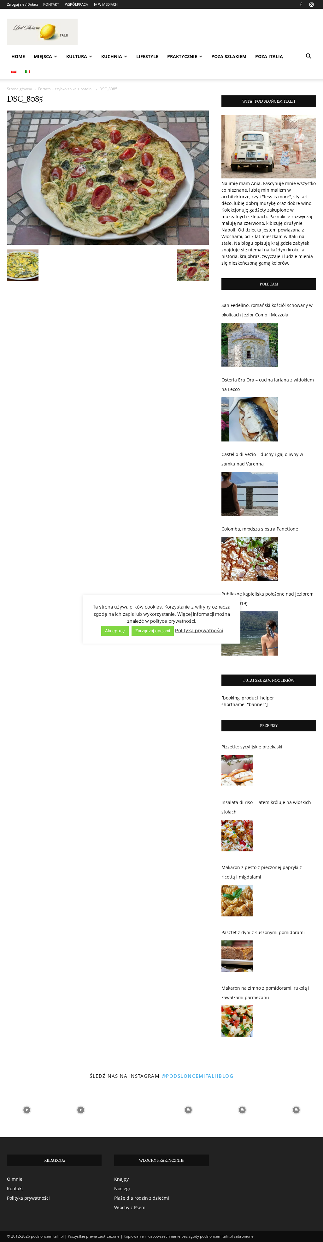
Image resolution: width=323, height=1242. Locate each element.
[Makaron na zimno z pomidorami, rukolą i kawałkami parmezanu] (237, 1022)
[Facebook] (301, 4)
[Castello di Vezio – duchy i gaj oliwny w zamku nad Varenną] (249, 494)
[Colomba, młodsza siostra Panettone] (249, 559)
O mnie (14, 1179)
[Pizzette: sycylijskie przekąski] (237, 772)
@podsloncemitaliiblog (198, 1076)
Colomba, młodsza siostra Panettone (259, 529)
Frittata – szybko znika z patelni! (65, 89)
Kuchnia (111, 56)
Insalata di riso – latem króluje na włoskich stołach (266, 807)
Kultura (76, 56)
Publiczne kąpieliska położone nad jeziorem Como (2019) (267, 598)
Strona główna (19, 89)
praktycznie (182, 56)
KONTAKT (51, 4)
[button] (308, 57)
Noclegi (122, 1188)
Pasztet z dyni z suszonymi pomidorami (263, 932)
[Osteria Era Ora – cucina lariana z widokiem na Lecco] (249, 419)
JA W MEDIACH (106, 4)
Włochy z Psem (129, 1207)
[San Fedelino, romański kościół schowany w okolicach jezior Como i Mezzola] (249, 345)
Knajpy (121, 1179)
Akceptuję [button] (115, 630)
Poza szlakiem (228, 56)
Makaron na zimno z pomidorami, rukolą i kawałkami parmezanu (265, 992)
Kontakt (15, 1188)
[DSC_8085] (108, 243)
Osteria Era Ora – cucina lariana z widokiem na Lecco (267, 384)
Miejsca (43, 56)
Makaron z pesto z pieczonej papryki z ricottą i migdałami (261, 872)
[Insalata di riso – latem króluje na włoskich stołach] (237, 837)
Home (18, 56)
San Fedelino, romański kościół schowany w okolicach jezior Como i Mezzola (267, 310)
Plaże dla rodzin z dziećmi (141, 1198)
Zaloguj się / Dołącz (22, 4)
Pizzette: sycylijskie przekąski (251, 747)
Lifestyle (147, 56)
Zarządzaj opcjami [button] (152, 630)
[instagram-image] (27, 1110)
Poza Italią (269, 56)
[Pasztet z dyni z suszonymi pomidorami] (237, 957)
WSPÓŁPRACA (76, 4)
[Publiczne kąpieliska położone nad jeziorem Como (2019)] (249, 633)
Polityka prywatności (28, 1198)
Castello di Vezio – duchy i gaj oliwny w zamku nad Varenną (262, 459)
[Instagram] (311, 4)
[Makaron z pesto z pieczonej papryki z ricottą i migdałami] (237, 902)
